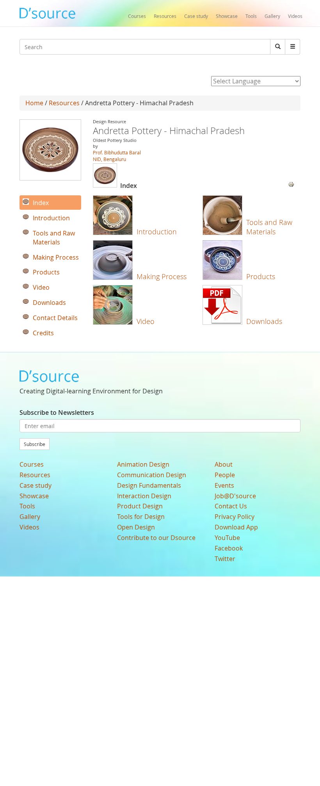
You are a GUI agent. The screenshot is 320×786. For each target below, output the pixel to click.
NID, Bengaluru (109, 159)
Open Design (136, 527)
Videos (295, 16)
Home (34, 103)
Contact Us (231, 506)
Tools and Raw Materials (269, 227)
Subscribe (34, 444)
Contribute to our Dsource (156, 537)
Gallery (272, 16)
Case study (196, 16)
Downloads (264, 321)
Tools (251, 16)
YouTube (227, 537)
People (225, 475)
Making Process (162, 276)
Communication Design (151, 475)
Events (224, 485)
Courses (137, 16)
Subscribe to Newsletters (57, 412)
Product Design (140, 506)
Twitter (225, 558)
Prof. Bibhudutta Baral (117, 152)
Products (260, 276)
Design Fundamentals (149, 485)
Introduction (157, 231)
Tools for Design (141, 516)
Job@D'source (235, 496)
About (224, 464)
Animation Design (143, 464)
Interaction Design (144, 496)
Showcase (227, 16)
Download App (236, 527)
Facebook (229, 548)
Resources (165, 16)
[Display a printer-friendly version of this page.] (291, 183)
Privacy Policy (234, 516)
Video (146, 321)
